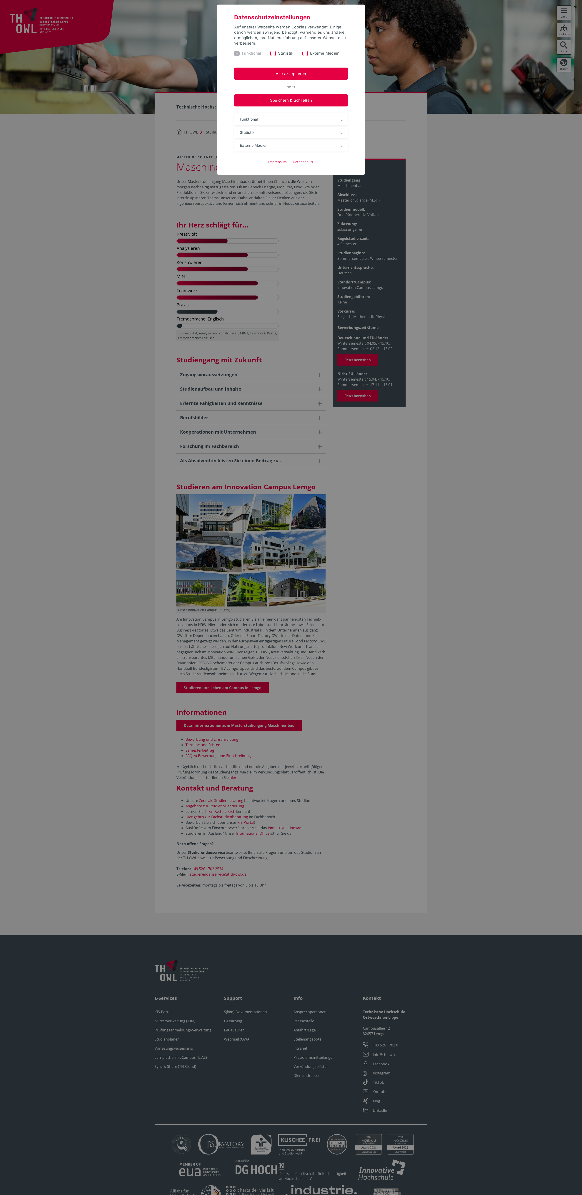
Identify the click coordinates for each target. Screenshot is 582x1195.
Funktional (251, 53)
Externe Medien (325, 53)
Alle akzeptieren (291, 73)
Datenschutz (303, 162)
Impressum (277, 162)
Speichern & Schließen (291, 100)
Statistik (285, 53)
